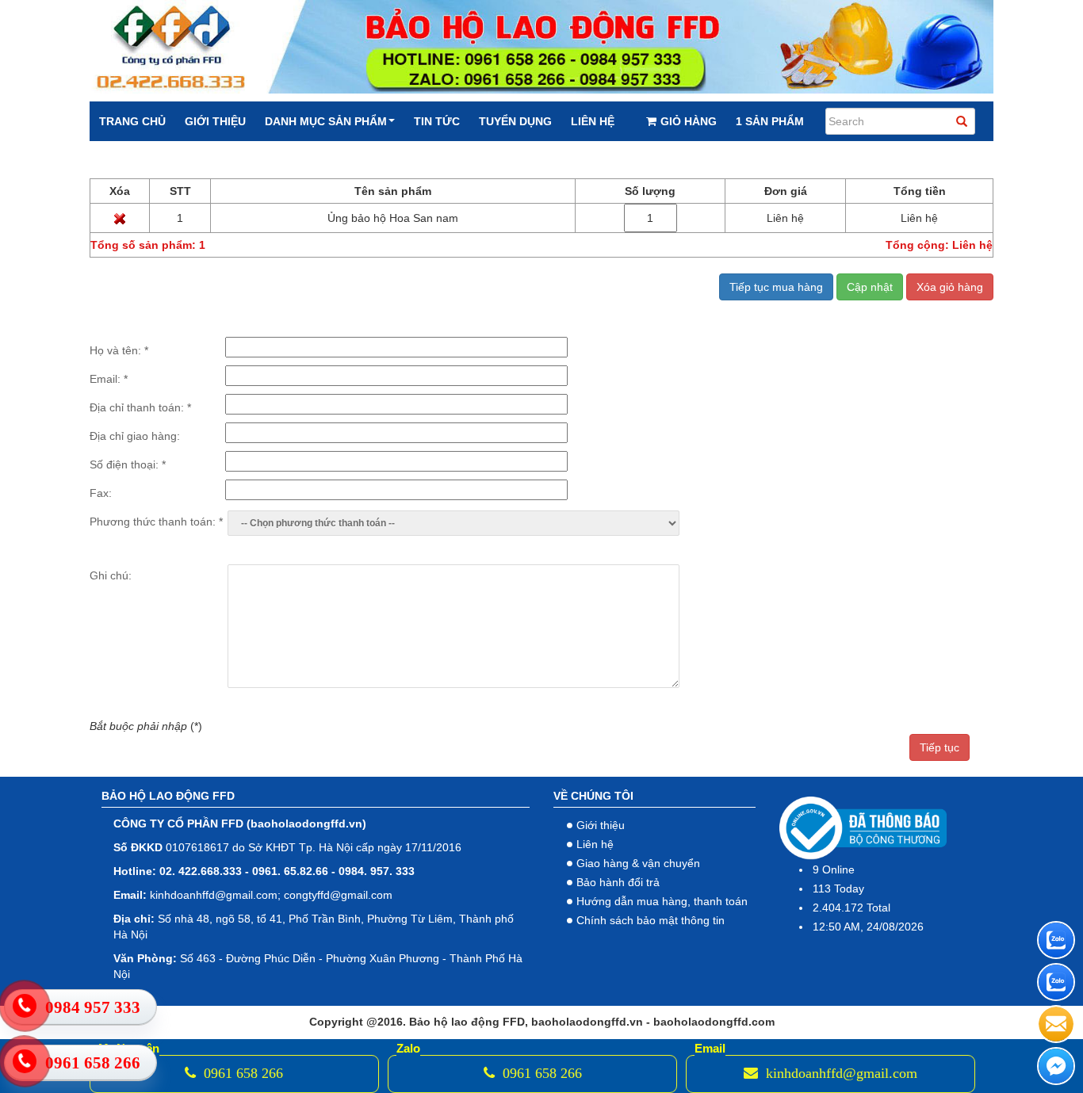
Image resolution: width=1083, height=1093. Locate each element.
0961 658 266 (241, 1073)
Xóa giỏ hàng (950, 287)
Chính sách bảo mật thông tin (650, 920)
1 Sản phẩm (770, 121)
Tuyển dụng (515, 121)
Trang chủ (132, 121)
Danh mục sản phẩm (326, 121)
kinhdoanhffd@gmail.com (839, 1073)
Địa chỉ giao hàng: (135, 436)
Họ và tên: (119, 350)
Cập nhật (870, 287)
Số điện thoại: (128, 464)
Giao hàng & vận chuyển (638, 863)
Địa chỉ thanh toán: (140, 407)
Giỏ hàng (688, 121)
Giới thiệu (215, 121)
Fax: (101, 493)
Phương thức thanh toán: (156, 521)
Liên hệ (592, 121)
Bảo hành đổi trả (618, 882)
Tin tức (437, 121)
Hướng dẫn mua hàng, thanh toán (662, 901)
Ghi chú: (111, 575)
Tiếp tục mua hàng (776, 287)
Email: (109, 379)
